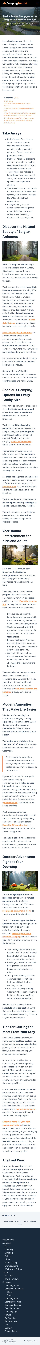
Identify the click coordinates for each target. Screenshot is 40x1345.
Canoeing (9, 1249)
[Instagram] (8, 1215)
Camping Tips (11, 1311)
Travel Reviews (12, 1279)
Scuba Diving (11, 1262)
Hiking (8, 1259)
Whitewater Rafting (14, 1269)
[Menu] (37, 3)
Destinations (8, 1221)
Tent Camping (11, 1321)
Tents (9, 1295)
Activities (18, 1221)
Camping (33, 1221)
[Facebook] (3, 1215)
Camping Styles (12, 1308)
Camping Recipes (13, 1305)
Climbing (9, 1253)
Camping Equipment (14, 1289)
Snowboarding (11, 1266)
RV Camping (10, 1318)
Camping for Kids (13, 1302)
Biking (7, 1246)
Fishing (8, 1256)
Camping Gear (11, 1298)
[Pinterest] (11, 1215)
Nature (8, 1315)
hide (16, 98)
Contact (8, 1328)
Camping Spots (20, 26)
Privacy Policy (11, 1331)
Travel (26, 1221)
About (20, 1224)
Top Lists (9, 1275)
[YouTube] (14, 1215)
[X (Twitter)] (6, 1215)
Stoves (10, 1292)
